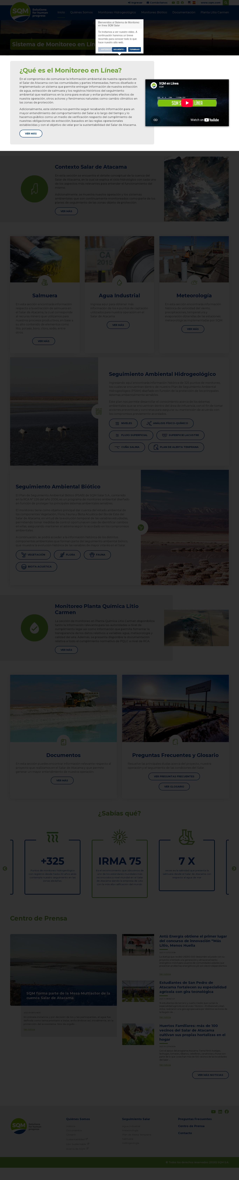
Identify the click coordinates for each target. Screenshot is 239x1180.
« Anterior (105, 49)
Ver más (31, 133)
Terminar (134, 49)
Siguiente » (119, 49)
